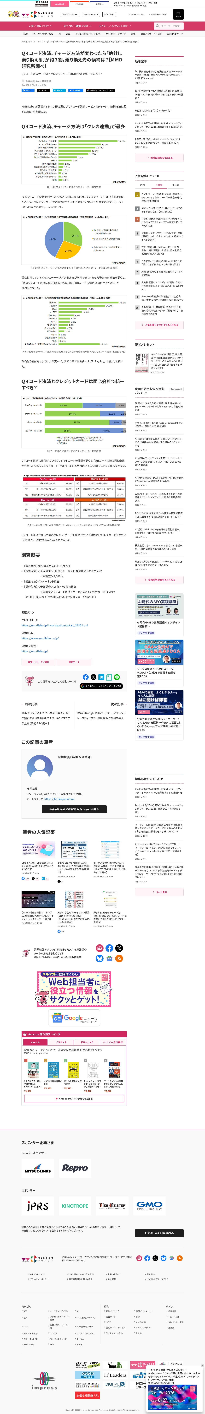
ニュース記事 (174, 1316)
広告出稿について (159, 14)
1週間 (159, 185)
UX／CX (53, 1333)
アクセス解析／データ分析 (88, 33)
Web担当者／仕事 (176, 33)
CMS (133, 33)
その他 (79, 1344)
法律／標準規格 (30, 1333)
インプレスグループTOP (157, 1279)
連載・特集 (109, 14)
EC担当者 (79, 4)
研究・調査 (152, 3)
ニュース (39, 41)
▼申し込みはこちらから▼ (161, 1382)
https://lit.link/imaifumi (59, 799)
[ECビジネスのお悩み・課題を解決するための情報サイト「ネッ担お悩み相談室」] (87, 1397)
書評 (138, 1316)
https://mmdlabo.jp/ (35, 651)
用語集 (171, 1327)
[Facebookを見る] (147, 1258)
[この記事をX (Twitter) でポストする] (93, 677)
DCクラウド (142, 3)
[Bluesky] (163, 1258)
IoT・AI (133, 3)
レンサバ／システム (85, 1333)
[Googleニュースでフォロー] (172, 1258)
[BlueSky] (100, 958)
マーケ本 (35, 1042)
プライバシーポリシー (39, 1279)
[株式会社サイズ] (112, 1206)
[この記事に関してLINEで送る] (117, 677)
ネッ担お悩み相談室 (71, 957)
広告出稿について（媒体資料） (82, 1274)
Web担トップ (27, 41)
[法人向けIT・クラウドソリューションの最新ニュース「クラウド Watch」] (87, 1376)
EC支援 (143, 6)
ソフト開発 (124, 3)
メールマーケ (29, 1344)
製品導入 (99, 4)
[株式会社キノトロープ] (75, 1206)
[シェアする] (86, 677)
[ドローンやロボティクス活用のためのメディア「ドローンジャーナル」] (142, 1386)
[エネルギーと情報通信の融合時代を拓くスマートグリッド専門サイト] (142, 1376)
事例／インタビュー (144, 1311)
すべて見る (161, 892)
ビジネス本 (61, 1042)
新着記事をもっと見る (162, 157)
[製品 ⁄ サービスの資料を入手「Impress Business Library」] (87, 1386)
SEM (52, 1344)
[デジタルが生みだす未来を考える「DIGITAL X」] (115, 1386)
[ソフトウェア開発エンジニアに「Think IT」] (115, 1366)
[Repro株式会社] (75, 1168)
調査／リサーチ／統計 (151, 33)
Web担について (138, 14)
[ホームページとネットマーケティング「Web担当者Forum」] (142, 1366)
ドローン (127, 6)
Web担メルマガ (91, 14)
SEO (25, 33)
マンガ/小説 (141, 1322)
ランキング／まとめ (114, 1333)
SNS (68, 33)
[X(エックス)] (119, 948)
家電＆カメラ (87, 1042)
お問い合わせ (114, 1274)
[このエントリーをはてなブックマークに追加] (101, 677)
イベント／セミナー (144, 1327)
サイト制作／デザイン (116, 33)
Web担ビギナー (70, 14)
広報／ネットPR (30, 1339)
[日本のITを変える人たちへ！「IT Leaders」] (115, 1376)
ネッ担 (56, 957)
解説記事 (172, 1311)
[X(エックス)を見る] (155, 1258)
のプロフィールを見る (74, 809)
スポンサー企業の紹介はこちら (159, 1233)
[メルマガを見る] (139, 1258)
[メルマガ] (100, 948)
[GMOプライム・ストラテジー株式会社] (149, 1206)
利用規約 (151, 1274)
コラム (108, 1322)
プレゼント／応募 (175, 1322)
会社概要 (112, 1279)
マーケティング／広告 (43, 33)
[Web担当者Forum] (37, 1260)
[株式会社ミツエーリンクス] (38, 1168)
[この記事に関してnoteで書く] (109, 677)
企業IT (116, 3)
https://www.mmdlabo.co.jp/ (40, 638)
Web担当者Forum (37, 14)
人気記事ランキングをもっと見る (161, 324)
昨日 (142, 185)
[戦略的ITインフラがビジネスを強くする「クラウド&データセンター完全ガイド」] (87, 1366)
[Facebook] (109, 948)
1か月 (176, 185)
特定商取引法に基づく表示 (81, 1279)
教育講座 (135, 6)
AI (60, 33)
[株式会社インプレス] (44, 1381)
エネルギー (118, 6)
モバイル (80, 1339)
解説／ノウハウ (112, 1311)
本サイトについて (37, 1274)
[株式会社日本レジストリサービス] (38, 1206)
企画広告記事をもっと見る (161, 579)
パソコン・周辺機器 (113, 1042)
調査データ (111, 1316)
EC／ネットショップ (58, 1339)
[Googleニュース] (109, 958)
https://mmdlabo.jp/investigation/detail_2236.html (55, 625)
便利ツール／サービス (115, 1327)
